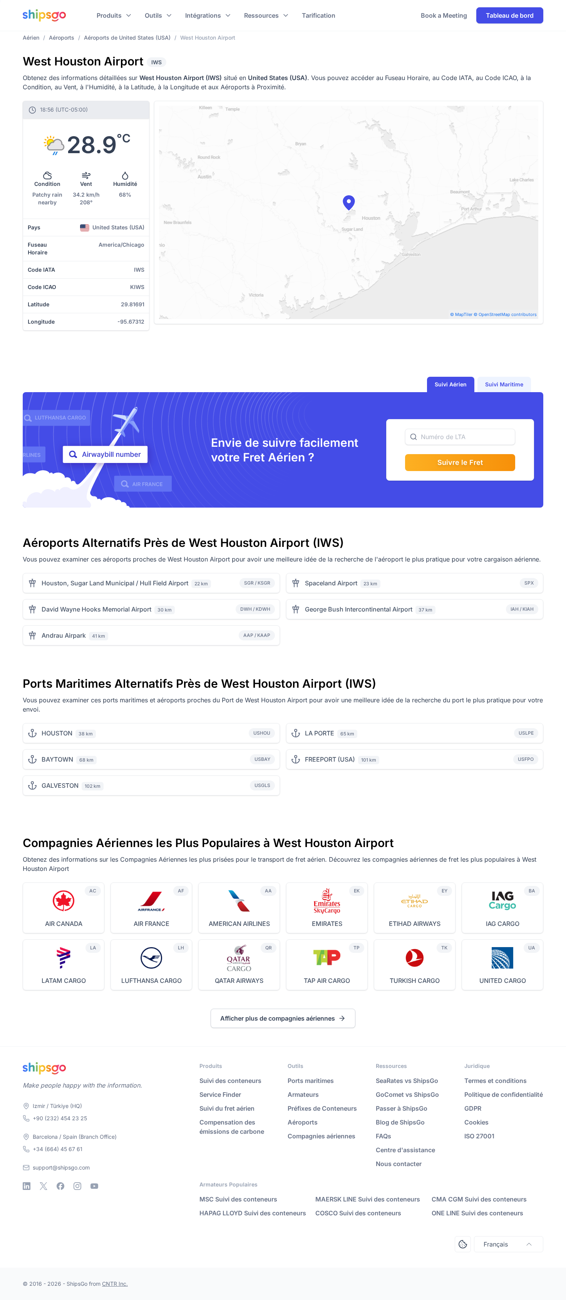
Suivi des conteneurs (230, 1080)
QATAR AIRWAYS (239, 980)
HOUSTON (57, 733)
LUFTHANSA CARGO (151, 980)
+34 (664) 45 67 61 (57, 1149)
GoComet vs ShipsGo (407, 1094)
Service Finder (220, 1094)
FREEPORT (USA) (330, 759)
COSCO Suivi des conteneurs (358, 1213)
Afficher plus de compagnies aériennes (277, 1018)
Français (496, 1244)
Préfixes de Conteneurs (322, 1108)
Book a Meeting (444, 15)
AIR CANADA (63, 923)
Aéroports (303, 1122)
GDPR (472, 1108)
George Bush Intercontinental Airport (358, 609)
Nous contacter (399, 1164)
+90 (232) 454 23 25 (60, 1118)
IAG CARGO (502, 923)
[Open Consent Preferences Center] (463, 1244)
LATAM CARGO (64, 980)
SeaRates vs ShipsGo (407, 1080)
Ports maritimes (311, 1080)
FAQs (383, 1136)
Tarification (318, 15)
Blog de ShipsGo (400, 1122)
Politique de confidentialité (503, 1094)
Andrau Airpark (64, 635)
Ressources (261, 15)
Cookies (476, 1122)
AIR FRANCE (151, 923)
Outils (153, 15)
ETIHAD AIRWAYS (414, 923)
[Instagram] (77, 1186)
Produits (109, 15)
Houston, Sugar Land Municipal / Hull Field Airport (115, 583)
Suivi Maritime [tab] (504, 384)
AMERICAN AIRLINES (239, 923)
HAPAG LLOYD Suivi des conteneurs (252, 1213)
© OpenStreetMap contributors (505, 314)
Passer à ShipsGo (401, 1108)
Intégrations (203, 15)
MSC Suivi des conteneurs (238, 1199)
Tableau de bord (510, 15)
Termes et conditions (495, 1080)
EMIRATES (327, 923)
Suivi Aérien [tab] (451, 384)
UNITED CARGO (502, 980)
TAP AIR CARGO (327, 980)
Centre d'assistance (405, 1150)
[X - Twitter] (43, 1186)
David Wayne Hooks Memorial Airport (96, 609)
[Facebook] (60, 1186)
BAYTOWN (57, 759)
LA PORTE (319, 733)
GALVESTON (60, 785)
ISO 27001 (479, 1136)
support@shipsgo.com (61, 1167)
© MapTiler (461, 314)
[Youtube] (94, 1186)
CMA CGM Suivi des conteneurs (479, 1199)
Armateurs (303, 1094)
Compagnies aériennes (321, 1136)
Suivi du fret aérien (227, 1108)
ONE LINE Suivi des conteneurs (477, 1213)
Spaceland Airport (331, 583)
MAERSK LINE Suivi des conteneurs (367, 1199)
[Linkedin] (26, 1186)
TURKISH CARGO (415, 980)
